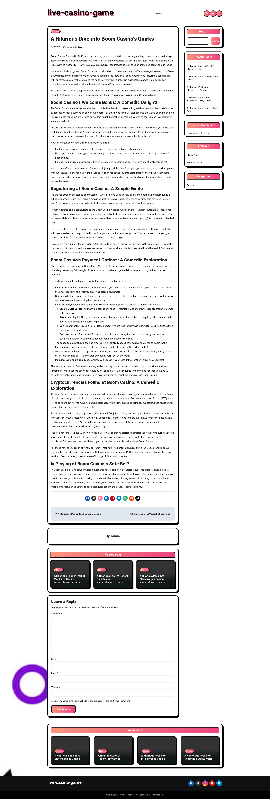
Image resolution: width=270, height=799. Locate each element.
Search (203, 31)
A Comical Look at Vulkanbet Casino (149, 514)
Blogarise (143, 794)
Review (55, 31)
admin (57, 46)
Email (54, 673)
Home (158, 13)
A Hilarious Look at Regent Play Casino (112, 577)
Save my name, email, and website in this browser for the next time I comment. (92, 700)
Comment (56, 613)
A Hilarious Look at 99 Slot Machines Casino (69, 577)
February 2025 (194, 162)
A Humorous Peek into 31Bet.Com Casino (79, 514)
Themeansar (157, 794)
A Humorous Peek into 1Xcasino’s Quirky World (199, 99)
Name (55, 659)
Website (55, 687)
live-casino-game (80, 13)
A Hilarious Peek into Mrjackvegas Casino (152, 577)
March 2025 (193, 155)
